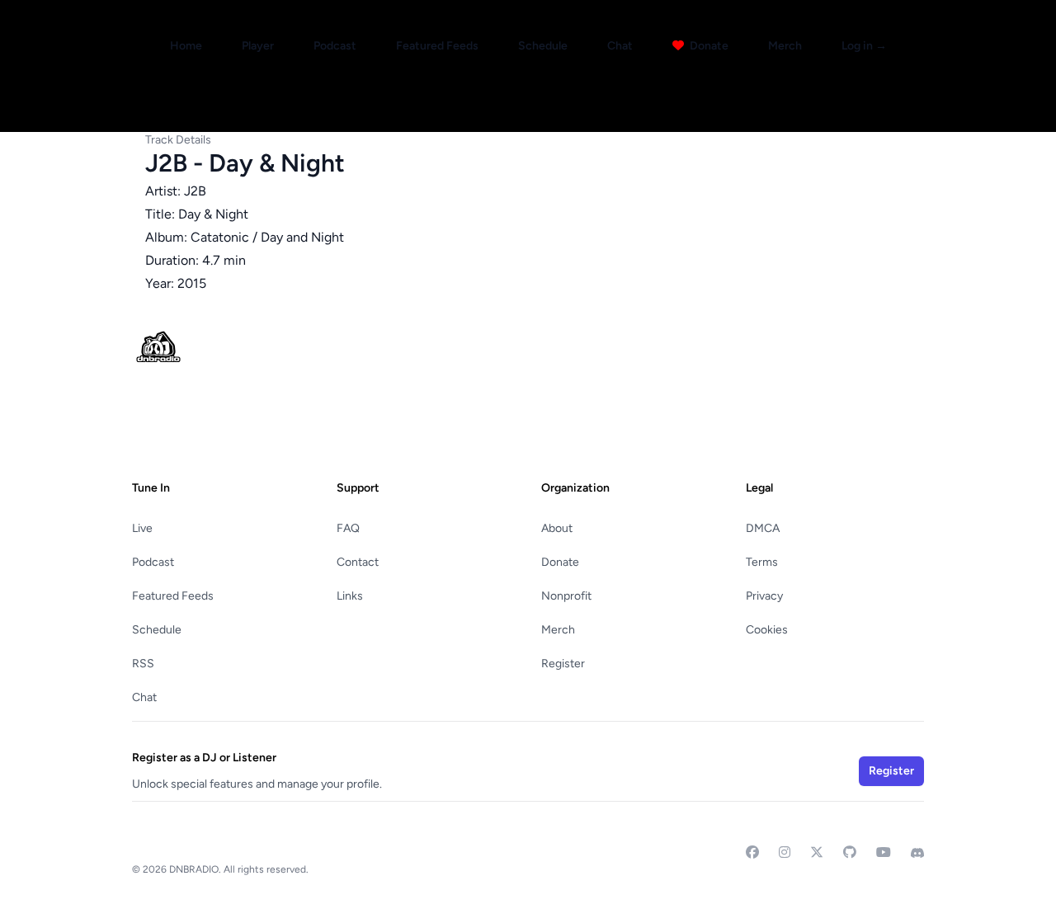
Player (258, 46)
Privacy (764, 596)
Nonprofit (566, 596)
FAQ (348, 528)
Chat (620, 46)
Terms (762, 562)
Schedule (543, 46)
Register (563, 664)
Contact (358, 562)
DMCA (763, 528)
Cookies (767, 630)
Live (142, 528)
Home (186, 46)
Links (350, 596)
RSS (143, 664)
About (557, 528)
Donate (707, 46)
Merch (785, 46)
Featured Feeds (437, 46)
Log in (864, 46)
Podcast (335, 46)
